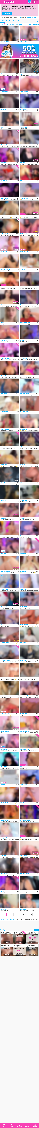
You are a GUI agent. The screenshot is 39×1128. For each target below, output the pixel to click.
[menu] (2, 1)
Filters (3, 24)
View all (36, 930)
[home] (9, 1)
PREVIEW (7, 942)
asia (30, 24)
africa (25, 24)
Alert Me (23, 17)
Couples (8, 21)
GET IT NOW (29, 55)
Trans (14, 21)
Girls (2, 21)
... (27, 914)
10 (31, 914)
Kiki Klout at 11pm (32, 17)
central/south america (14, 24)
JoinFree (29, 1)
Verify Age (7, 13)
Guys (19, 21)
